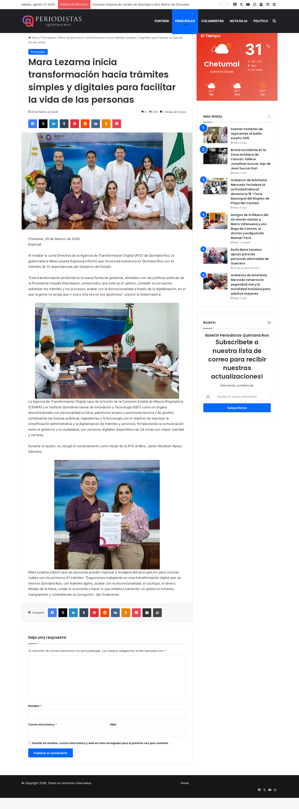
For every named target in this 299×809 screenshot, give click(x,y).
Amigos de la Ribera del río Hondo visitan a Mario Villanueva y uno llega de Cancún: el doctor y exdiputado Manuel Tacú (249, 226)
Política (260, 21)
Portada (162, 21)
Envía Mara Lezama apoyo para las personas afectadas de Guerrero (250, 256)
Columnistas (212, 21)
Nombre (35, 706)
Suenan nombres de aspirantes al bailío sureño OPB (247, 133)
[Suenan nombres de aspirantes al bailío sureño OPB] (215, 135)
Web (113, 724)
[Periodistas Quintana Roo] (51, 21)
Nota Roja (238, 21)
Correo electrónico (42, 724)
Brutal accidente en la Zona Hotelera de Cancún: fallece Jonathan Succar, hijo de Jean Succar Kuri (251, 159)
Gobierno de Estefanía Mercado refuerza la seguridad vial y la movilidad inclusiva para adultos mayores (250, 284)
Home (185, 783)
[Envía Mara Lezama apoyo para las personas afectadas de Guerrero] (215, 255)
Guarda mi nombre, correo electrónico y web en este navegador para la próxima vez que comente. (100, 743)
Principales (185, 21)
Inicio (35, 37)
